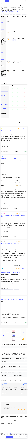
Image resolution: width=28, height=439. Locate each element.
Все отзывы (25, 380)
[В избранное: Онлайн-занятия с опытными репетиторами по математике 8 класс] (8, 97)
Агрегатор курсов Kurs (6, 433)
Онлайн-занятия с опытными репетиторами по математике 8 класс (4, 96)
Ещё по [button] (14, 40)
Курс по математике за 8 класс (4, 87)
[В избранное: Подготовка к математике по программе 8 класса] (8, 106)
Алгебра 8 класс (9, 423)
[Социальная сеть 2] (3, 438)
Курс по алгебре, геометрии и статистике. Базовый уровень (4, 109)
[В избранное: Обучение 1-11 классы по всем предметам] (26, 156)
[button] (20, 61)
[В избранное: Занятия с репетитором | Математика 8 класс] (8, 102)
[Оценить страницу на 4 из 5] (23, 409)
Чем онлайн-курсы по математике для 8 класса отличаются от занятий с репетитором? (13, 361)
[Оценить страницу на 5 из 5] (24, 409)
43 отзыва (23, 185)
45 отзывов (23, 268)
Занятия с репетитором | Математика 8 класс (4, 100)
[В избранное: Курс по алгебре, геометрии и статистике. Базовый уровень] (8, 111)
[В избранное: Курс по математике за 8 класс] (8, 89)
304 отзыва (8, 50)
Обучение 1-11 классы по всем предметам (9, 158)
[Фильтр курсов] (3, 14)
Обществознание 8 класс (3, 424)
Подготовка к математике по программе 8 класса (4, 104)
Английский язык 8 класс (16, 420)
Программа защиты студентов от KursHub (14, 11)
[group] (15, 14)
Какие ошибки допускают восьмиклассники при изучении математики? (11, 367)
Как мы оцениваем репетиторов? (5, 11)
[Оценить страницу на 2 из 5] (20, 409)
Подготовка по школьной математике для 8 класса (4, 91)
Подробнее (2, 22)
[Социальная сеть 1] (1, 438)
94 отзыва (8, 40)
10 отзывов (8, 72)
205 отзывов (22, 156)
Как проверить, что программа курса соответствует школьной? (11, 375)
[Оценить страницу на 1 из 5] (18, 409)
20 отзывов (8, 21)
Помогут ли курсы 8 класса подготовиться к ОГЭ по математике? (12, 372)
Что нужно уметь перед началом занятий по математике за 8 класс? (12, 358)
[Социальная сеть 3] (4, 438)
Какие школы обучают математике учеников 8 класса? (10, 369)
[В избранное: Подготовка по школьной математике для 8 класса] (8, 93)
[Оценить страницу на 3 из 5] (21, 409)
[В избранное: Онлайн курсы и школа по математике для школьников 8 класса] (8, 116)
